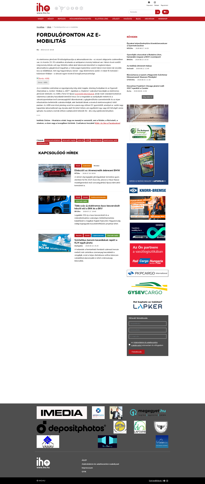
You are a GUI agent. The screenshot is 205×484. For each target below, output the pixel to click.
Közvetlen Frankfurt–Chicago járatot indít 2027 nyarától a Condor (145, 87)
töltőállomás (96, 140)
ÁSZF (84, 460)
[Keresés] (157, 12)
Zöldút (116, 19)
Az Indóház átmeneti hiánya (139, 66)
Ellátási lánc (101, 19)
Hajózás (128, 19)
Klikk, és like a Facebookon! (107, 123)
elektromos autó (110, 140)
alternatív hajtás (69, 140)
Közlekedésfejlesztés (80, 19)
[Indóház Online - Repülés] (62, 8)
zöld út (80, 140)
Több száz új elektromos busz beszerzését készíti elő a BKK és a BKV (97, 207)
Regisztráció (164, 5)
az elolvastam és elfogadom (147, 344)
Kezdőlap (40, 27)
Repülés (61, 19)
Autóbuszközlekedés (98, 197)
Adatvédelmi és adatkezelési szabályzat (100, 464)
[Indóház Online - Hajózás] (81, 8)
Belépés (156, 5)
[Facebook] (148, 2)
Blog (138, 19)
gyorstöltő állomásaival (84, 94)
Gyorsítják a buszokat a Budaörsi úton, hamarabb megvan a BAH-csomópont (144, 55)
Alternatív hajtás (81, 201)
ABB (87, 140)
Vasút (41, 19)
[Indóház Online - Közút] (68, 8)
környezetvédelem (53, 140)
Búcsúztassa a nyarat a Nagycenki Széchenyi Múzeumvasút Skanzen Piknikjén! (147, 76)
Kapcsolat (150, 5)
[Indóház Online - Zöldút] (76, 8)
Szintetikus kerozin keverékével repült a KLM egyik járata (96, 241)
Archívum (149, 19)
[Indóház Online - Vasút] (56, 8)
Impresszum (87, 468)
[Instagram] (154, 2)
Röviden (96, 166)
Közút (51, 19)
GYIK (84, 471)
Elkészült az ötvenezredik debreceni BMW (97, 170)
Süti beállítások (155, 480)
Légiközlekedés (98, 235)
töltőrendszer (43, 143)
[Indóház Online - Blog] (72, 8)
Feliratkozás (137, 352)
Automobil (86, 166)
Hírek (49, 27)
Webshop (162, 19)
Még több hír (147, 97)
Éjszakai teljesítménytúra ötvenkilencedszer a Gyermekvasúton (147, 44)
